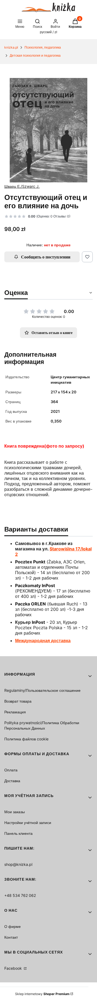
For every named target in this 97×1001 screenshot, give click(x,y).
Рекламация (15, 712)
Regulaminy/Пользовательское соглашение (42, 690)
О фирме (12, 926)
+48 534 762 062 (20, 895)
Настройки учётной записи (27, 822)
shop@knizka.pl (18, 864)
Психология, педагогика (43, 47)
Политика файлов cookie (26, 739)
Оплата (11, 770)
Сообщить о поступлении (45, 257)
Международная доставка (43, 640)
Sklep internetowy (42, 994)
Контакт (11, 937)
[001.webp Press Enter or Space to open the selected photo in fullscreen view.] (48, 130)
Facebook (13, 968)
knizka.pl (11, 47)
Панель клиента (18, 833)
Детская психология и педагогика (35, 55)
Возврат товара (18, 701)
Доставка (12, 780)
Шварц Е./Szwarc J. (22, 186)
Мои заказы (14, 811)
